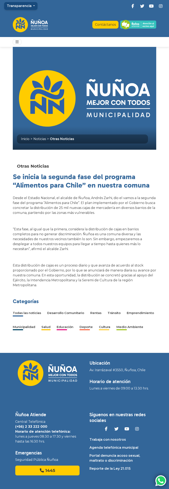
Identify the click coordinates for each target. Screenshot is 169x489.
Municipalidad (24, 327)
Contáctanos (105, 25)
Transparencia (19, 6)
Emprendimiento (140, 313)
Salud (45, 327)
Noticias (39, 139)
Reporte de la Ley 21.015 (110, 468)
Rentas (95, 313)
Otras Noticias (62, 139)
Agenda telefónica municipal (113, 448)
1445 (49, 470)
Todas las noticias (27, 313)
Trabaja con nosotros (107, 439)
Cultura (104, 327)
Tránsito (114, 313)
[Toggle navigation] (17, 42)
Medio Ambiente (129, 327)
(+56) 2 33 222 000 (31, 427)
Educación (65, 327)
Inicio (25, 139)
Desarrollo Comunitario (65, 313)
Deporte (86, 327)
